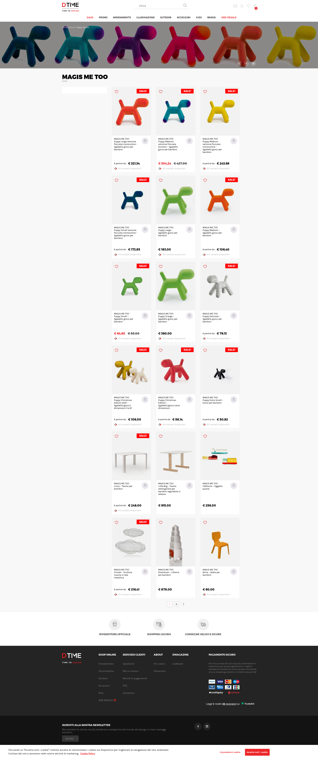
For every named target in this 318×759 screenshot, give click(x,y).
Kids (199, 17)
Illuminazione (145, 17)
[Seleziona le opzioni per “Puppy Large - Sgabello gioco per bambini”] (189, 229)
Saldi (90, 17)
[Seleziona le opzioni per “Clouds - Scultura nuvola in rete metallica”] (145, 571)
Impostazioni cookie (230, 752)
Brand (211, 17)
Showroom (160, 671)
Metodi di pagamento (135, 678)
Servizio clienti (134, 654)
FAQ (125, 685)
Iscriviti (69, 738)
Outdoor (165, 17)
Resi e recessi (130, 671)
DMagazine (180, 654)
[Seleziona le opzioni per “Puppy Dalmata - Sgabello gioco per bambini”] (233, 315)
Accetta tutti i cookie (257, 752)
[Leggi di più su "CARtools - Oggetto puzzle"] (233, 485)
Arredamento (122, 17)
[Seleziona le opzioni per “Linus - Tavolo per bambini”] (145, 485)
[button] (189, 485)
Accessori (184, 17)
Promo (103, 17)
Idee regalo (228, 17)
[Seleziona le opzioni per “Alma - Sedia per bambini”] (233, 571)
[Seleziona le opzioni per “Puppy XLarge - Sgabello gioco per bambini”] (189, 315)
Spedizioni (128, 663)
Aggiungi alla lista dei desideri (116, 92)
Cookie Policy (87, 753)
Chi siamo (159, 663)
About (158, 654)
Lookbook (177, 663)
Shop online (107, 654)
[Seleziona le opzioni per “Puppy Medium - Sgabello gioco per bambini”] (233, 229)
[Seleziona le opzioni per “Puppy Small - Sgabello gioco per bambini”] (145, 315)
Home (64, 27)
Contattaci (129, 693)
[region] (159, 752)
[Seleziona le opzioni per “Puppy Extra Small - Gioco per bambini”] (233, 399)
